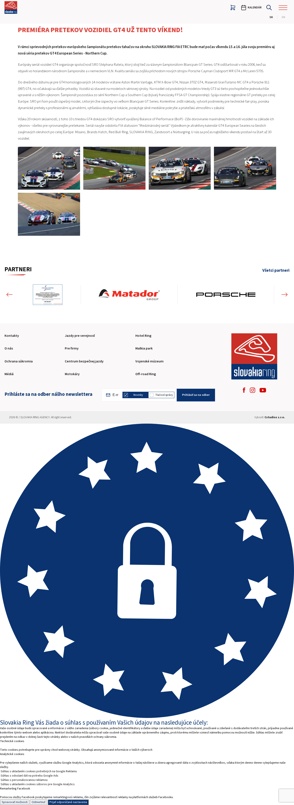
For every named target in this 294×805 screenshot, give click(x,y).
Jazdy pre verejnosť (80, 335)
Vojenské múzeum (149, 361)
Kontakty (12, 335)
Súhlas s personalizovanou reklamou (24, 780)
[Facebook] (244, 390)
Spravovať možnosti (15, 802)
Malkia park (144, 348)
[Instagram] (252, 390)
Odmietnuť (38, 802)
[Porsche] (226, 294)
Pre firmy (72, 348)
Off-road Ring (145, 374)
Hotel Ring (143, 335)
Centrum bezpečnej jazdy (84, 361)
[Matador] (129, 294)
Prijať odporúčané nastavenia (68, 802)
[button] (9, 294)
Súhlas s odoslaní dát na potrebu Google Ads (29, 776)
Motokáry (72, 374)
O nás (9, 348)
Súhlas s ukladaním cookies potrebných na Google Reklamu (39, 771)
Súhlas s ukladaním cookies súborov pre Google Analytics (38, 784)
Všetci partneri (275, 270)
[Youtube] (263, 390)
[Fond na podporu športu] (47, 294)
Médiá (9, 374)
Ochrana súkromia (19, 361)
